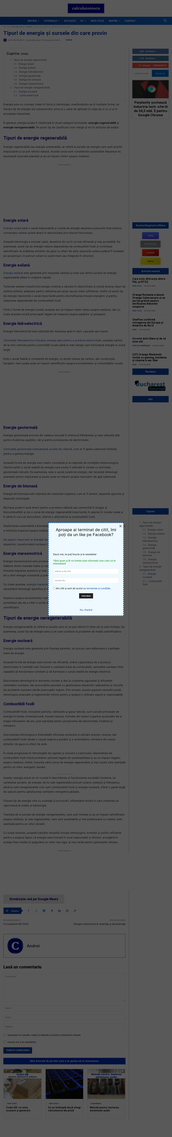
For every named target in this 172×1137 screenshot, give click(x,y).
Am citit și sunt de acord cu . (83, 588)
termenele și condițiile (98, 588)
